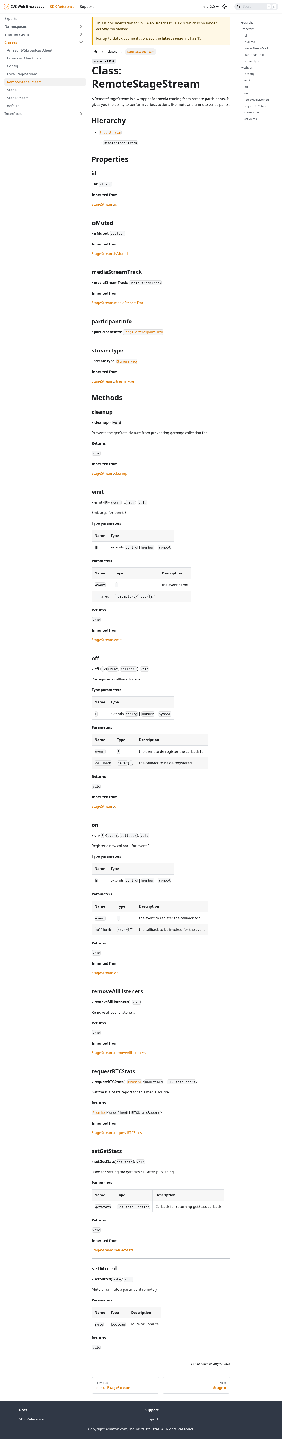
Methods (247, 67)
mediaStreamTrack (130, 302)
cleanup (120, 473)
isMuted (121, 253)
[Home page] (96, 51)
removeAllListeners (130, 1052)
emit (118, 639)
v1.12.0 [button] (209, 6)
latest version (174, 38)
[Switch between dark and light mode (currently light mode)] (224, 6)
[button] (44, 26)
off (116, 806)
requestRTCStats (128, 1132)
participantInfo (254, 55)
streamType (124, 381)
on (116, 972)
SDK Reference (62, 6)
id (115, 204)
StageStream (102, 204)
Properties (247, 29)
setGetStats (124, 1250)
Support (87, 6)
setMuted (250, 119)
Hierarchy (247, 22)
